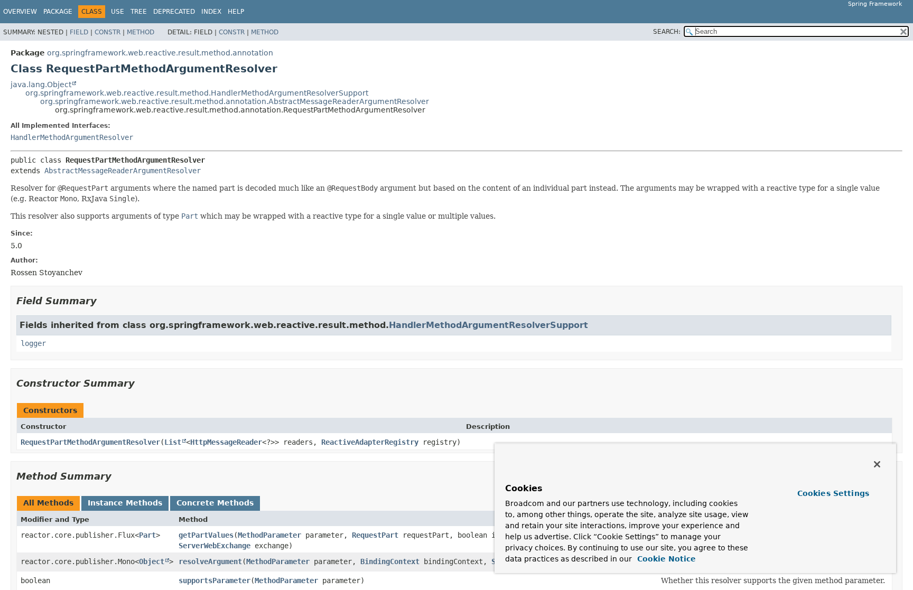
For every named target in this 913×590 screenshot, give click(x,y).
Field (79, 32)
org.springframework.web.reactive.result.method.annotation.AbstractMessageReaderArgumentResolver (234, 101)
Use (117, 11)
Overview (20, 11)
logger (33, 343)
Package (57, 11)
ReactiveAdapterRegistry (369, 442)
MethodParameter (269, 535)
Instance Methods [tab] (125, 503)
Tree (139, 11)
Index (211, 11)
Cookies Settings (833, 493)
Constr (107, 32)
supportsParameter (214, 580)
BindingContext (390, 561)
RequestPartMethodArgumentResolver (90, 442)
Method (140, 32)
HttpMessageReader (226, 442)
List (172, 442)
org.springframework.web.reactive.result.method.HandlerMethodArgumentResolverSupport (196, 93)
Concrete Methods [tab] (215, 503)
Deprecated (174, 11)
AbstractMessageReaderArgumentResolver (122, 170)
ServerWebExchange (214, 545)
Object (151, 561)
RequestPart (375, 535)
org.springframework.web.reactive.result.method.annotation (160, 53)
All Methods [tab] (48, 503)
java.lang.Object (41, 84)
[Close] (877, 464)
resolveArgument (210, 561)
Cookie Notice (665, 559)
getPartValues (206, 535)
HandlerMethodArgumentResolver (72, 137)
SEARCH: (667, 31)
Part (147, 535)
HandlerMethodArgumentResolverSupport (488, 325)
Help (236, 11)
